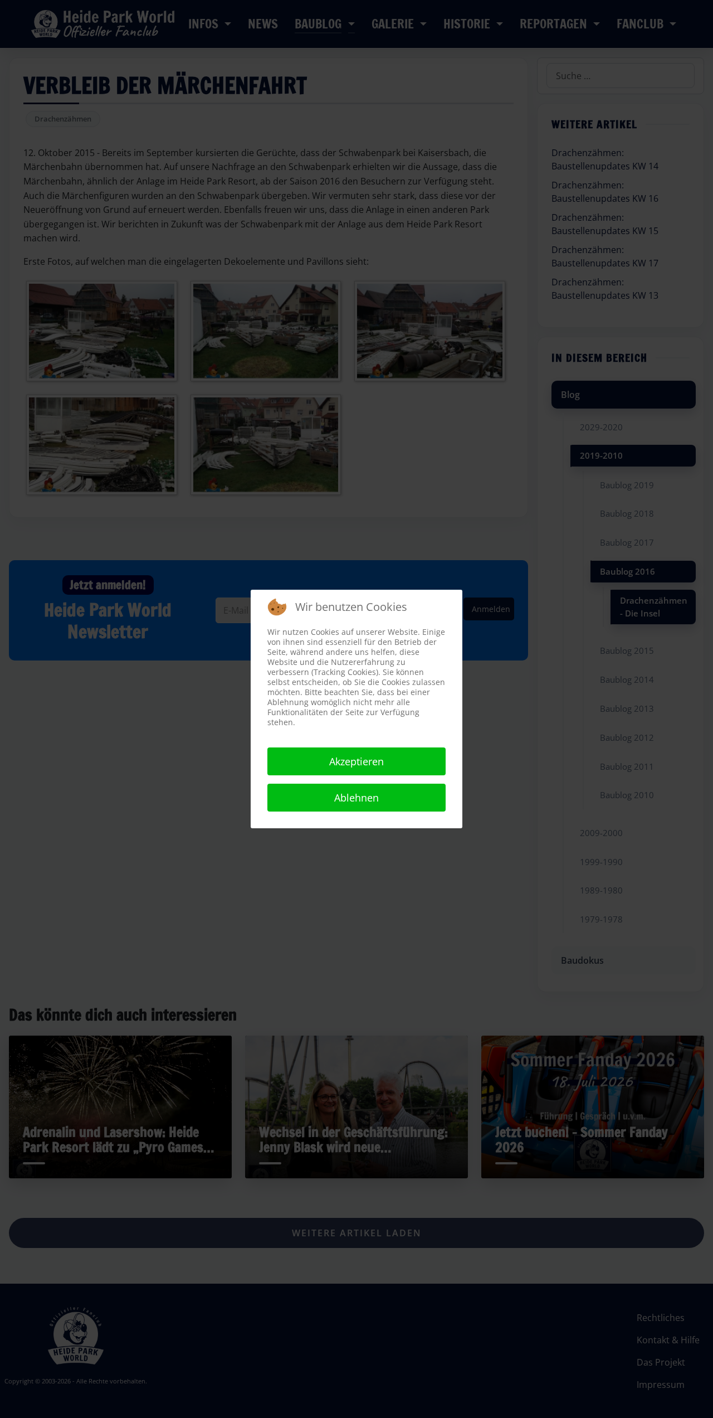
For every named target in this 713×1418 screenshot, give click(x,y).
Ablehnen (356, 797)
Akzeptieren (356, 761)
